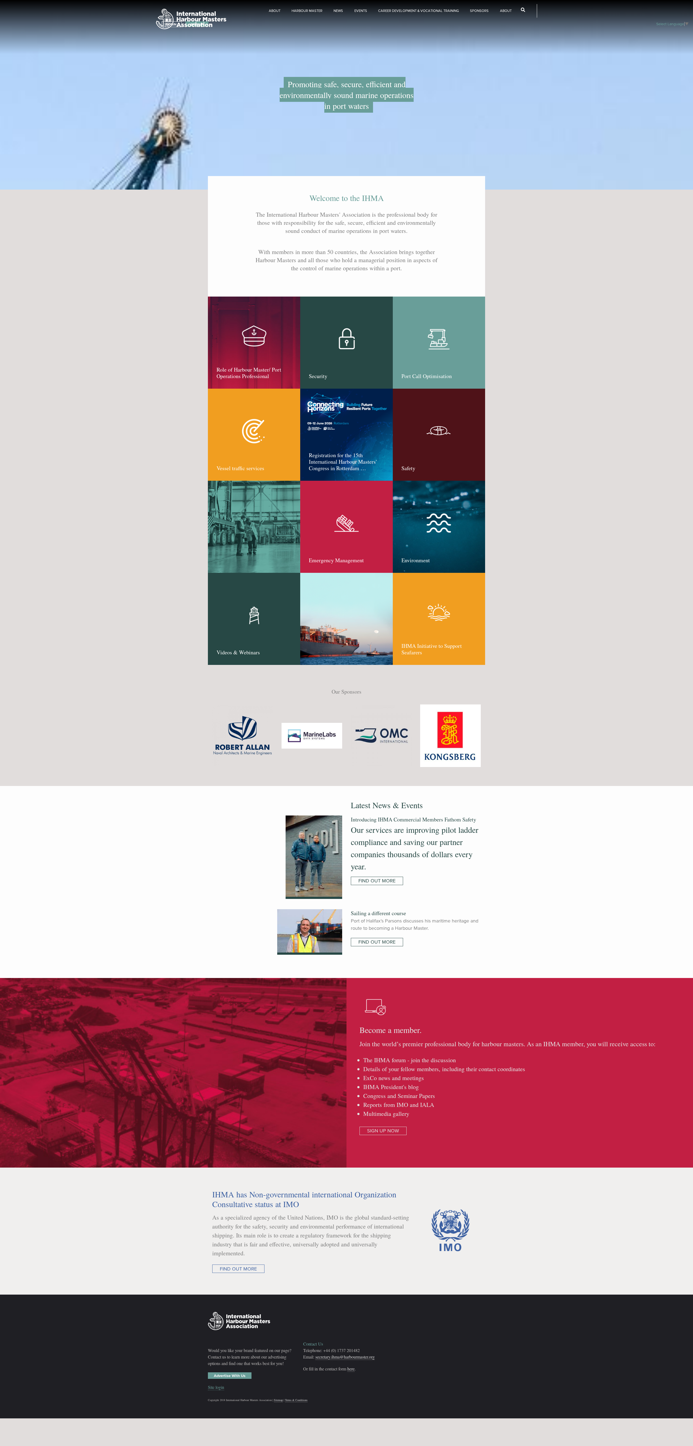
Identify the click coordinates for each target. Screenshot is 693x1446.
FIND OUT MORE (376, 880)
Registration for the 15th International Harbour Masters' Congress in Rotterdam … (343, 462)
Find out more (238, 1269)
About (274, 11)
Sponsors (479, 11)
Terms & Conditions (296, 1400)
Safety (408, 468)
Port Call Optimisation (426, 376)
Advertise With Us (230, 1376)
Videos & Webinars (238, 652)
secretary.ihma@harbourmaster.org (345, 1357)
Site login (216, 1387)
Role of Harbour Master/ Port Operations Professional (249, 372)
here (351, 1369)
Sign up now (383, 1130)
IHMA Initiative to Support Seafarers (431, 649)
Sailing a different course (378, 913)
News (338, 11)
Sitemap (278, 1400)
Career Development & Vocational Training (418, 11)
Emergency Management (336, 560)
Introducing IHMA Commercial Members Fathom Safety (413, 819)
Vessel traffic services (240, 468)
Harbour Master (307, 11)
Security (318, 376)
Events (360, 11)
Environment (415, 560)
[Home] (191, 20)
